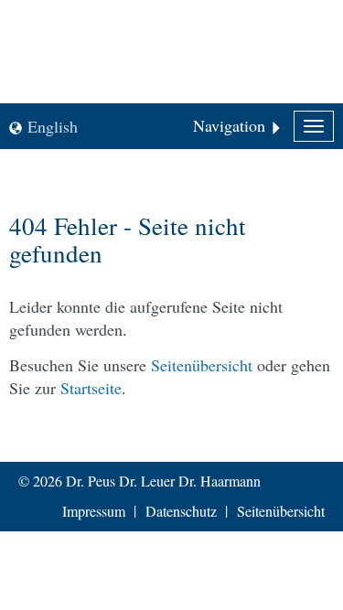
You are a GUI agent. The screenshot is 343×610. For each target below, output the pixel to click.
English (52, 126)
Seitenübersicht (201, 365)
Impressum (93, 510)
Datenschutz (181, 510)
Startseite (91, 388)
